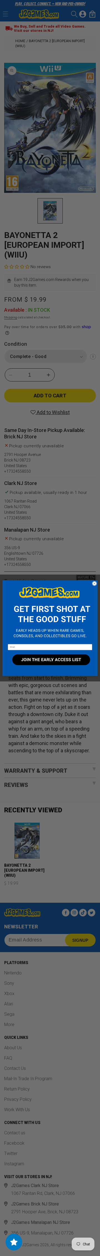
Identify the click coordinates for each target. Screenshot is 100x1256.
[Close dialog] (94, 583)
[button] (49, 612)
